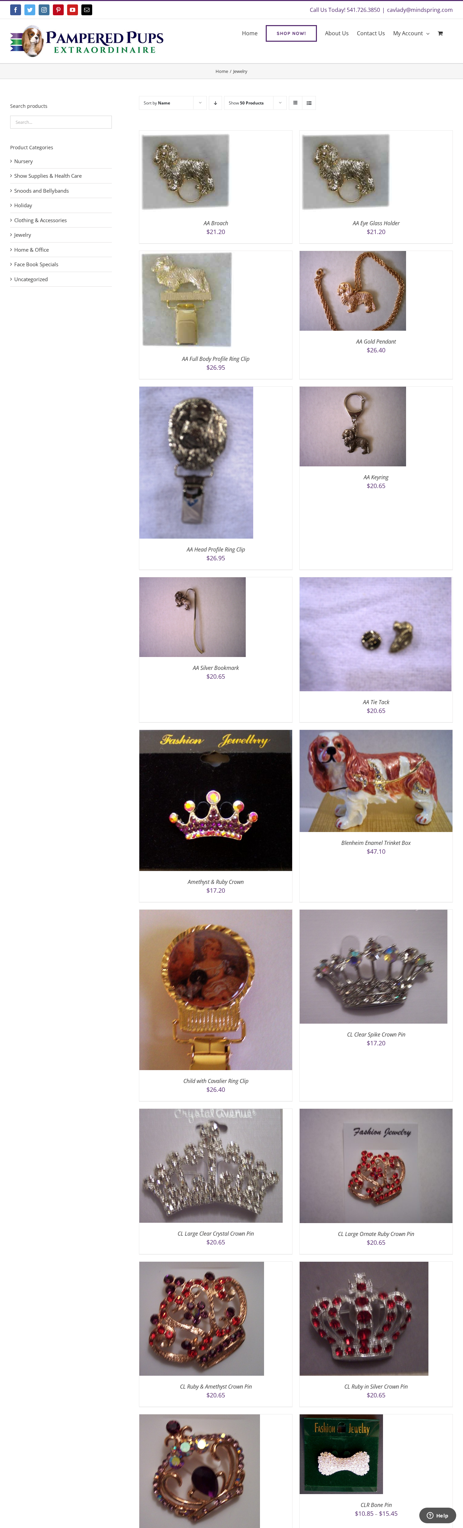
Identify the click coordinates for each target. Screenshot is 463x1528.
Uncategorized (31, 279)
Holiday (23, 205)
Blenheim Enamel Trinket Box (376, 843)
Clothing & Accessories (40, 220)
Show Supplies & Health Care (48, 175)
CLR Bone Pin (376, 1505)
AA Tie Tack (376, 702)
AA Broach (216, 223)
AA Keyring (376, 477)
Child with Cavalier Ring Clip (215, 1081)
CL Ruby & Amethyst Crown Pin (216, 1386)
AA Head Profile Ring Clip (216, 549)
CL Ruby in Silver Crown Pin (376, 1386)
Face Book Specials (36, 264)
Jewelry (22, 234)
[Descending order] (215, 103)
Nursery (23, 161)
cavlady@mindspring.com (420, 10)
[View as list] (309, 103)
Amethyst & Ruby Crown (216, 882)
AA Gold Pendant (376, 341)
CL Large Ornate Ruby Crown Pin (376, 1234)
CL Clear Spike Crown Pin (376, 1034)
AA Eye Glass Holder (376, 223)
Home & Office (31, 249)
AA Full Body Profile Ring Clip (215, 359)
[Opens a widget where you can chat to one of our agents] (437, 1516)
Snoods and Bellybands (41, 190)
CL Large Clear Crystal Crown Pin (216, 1233)
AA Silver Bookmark (216, 668)
